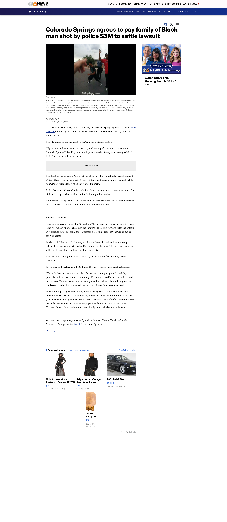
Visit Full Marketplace (127, 350)
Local (123, 4)
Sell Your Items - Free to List (77, 351)
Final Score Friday (131, 11)
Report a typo (52, 331)
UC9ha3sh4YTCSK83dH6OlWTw (42, 12)
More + (194, 11)
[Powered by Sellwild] (132, 432)
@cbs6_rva (46, 12)
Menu (111, 4)
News (119, 11)
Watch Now (190, 4)
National (134, 4)
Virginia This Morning (167, 11)
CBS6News (30, 12)
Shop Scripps (173, 4)
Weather (146, 4)
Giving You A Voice (148, 11)
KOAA (77, 324)
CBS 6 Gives (183, 11)
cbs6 (34, 12)
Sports (158, 4)
